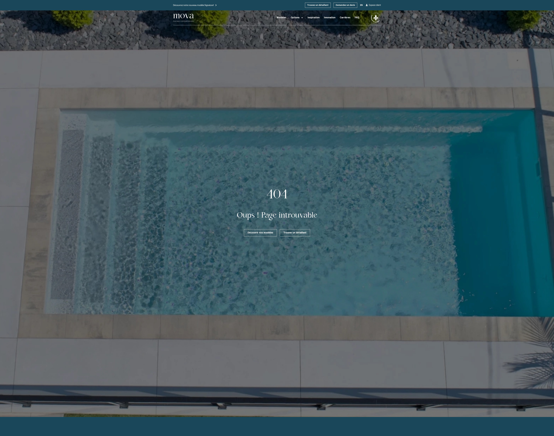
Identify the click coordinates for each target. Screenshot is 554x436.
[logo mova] (183, 18)
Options (295, 18)
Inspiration (314, 18)
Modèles (281, 18)
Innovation (329, 18)
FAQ (357, 18)
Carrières (345, 18)
